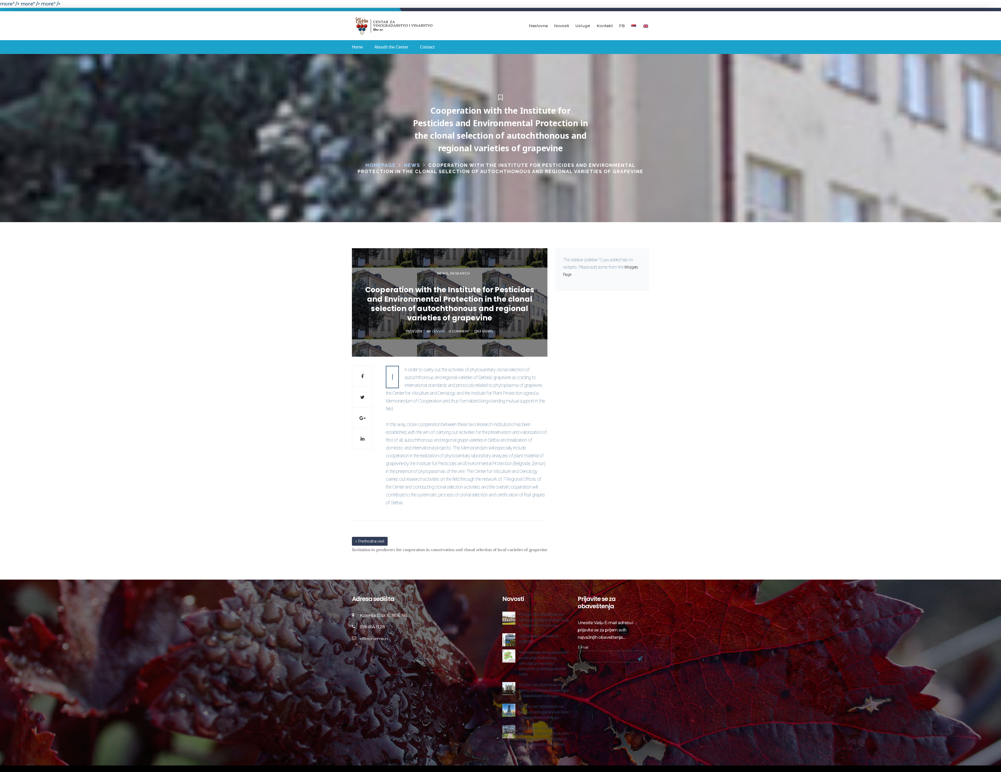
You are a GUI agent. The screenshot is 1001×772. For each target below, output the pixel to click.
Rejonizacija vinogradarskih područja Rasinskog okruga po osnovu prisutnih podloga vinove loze (544, 663)
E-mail (583, 647)
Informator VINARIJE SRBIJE (539, 639)
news (412, 165)
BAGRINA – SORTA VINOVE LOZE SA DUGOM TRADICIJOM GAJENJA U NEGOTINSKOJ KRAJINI (544, 736)
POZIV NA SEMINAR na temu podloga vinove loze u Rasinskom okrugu (544, 620)
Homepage (380, 165)
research (460, 273)
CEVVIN (438, 331)
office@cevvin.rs (374, 638)
